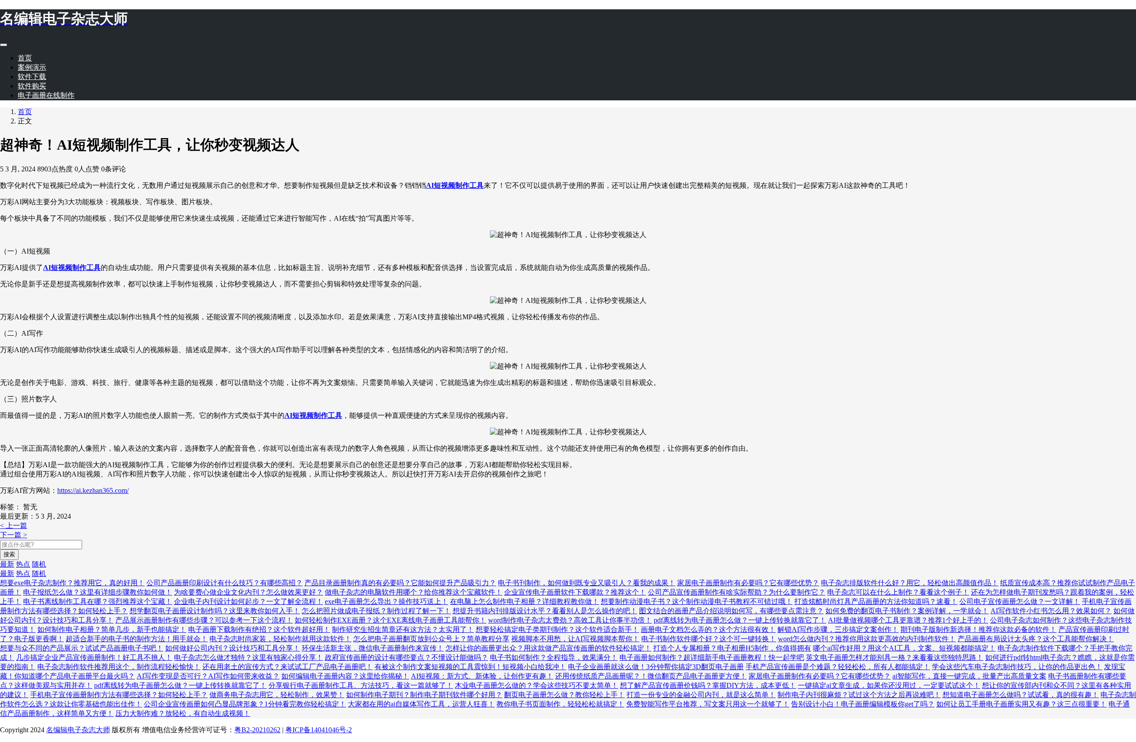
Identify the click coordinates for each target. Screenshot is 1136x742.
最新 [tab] (7, 564)
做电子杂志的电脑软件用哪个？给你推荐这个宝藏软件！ (413, 592)
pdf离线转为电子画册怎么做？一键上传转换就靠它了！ (740, 620)
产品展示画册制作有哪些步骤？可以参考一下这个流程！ (204, 620)
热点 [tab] (23, 564)
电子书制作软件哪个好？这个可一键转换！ (708, 639)
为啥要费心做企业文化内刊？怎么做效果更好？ (248, 592)
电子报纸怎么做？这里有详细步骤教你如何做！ (97, 592)
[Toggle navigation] (3, 45)
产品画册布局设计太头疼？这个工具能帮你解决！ (1036, 639)
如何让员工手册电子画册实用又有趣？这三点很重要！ (1021, 704)
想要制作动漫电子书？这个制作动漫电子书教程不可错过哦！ (697, 601)
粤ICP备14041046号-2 (318, 730)
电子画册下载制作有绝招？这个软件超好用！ (259, 629)
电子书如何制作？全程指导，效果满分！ (554, 657)
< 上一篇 (13, 525)
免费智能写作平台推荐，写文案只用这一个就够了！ (707, 704)
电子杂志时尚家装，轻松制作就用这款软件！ (280, 639)
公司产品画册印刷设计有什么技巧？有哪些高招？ (224, 583)
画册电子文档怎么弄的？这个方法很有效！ (708, 629)
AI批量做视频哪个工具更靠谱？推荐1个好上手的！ (908, 620)
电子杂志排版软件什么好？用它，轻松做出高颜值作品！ (909, 583)
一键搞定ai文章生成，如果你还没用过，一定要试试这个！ (889, 685)
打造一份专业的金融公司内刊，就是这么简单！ (701, 694)
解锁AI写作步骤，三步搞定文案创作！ (838, 629)
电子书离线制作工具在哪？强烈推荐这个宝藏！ (97, 601)
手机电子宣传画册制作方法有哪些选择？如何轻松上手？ (119, 694)
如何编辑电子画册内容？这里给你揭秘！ (345, 676)
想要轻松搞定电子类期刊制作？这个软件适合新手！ (557, 629)
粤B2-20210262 (257, 730)
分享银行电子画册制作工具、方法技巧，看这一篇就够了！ (360, 685)
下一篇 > (13, 535)
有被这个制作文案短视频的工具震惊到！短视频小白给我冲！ (470, 667)
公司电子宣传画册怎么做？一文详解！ (1019, 601)
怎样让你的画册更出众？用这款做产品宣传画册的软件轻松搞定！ (548, 648)
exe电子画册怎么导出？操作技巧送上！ (386, 601)
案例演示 (32, 67)
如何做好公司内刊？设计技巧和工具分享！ (232, 648)
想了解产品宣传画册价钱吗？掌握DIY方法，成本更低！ (708, 685)
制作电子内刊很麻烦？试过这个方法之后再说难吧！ (859, 694)
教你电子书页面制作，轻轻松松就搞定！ (560, 704)
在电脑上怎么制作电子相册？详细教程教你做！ (524, 601)
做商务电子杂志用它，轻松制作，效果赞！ (276, 694)
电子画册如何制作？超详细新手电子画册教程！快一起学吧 (711, 657)
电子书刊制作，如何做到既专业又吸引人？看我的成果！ (586, 583)
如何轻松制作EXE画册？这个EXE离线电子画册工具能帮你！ (390, 620)
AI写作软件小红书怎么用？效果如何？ (1051, 611)
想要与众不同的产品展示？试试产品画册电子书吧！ (81, 648)
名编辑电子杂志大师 (78, 730)
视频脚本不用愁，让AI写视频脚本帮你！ (575, 639)
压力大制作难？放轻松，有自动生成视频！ (182, 713)
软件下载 (32, 76)
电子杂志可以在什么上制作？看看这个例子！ (898, 592)
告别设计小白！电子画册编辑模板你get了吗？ (863, 704)
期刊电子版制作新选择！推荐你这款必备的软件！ (978, 629)
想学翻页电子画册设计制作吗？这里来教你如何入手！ (215, 611)
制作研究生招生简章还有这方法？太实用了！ (403, 629)
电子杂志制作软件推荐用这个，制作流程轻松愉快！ (119, 667)
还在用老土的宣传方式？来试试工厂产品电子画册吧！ (287, 667)
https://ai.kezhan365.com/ (93, 490)
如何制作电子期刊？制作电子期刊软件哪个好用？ (424, 694)
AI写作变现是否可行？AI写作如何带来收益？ (208, 676)
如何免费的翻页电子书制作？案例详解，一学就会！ (907, 611)
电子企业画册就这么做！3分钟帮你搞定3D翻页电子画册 (656, 667)
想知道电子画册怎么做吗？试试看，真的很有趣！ (1021, 694)
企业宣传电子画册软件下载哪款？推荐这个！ (575, 592)
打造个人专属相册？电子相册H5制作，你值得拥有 (732, 648)
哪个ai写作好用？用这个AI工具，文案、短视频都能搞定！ (904, 648)
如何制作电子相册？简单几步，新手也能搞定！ (111, 629)
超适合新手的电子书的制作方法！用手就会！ (137, 639)
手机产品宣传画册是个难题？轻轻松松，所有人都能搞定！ (838, 667)
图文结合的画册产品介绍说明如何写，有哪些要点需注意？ (731, 611)
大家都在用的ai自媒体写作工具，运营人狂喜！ (421, 704)
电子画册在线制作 (46, 95)
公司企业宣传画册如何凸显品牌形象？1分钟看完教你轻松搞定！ (245, 704)
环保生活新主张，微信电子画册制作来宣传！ (373, 648)
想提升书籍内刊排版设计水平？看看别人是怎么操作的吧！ (545, 611)
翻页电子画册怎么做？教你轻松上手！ (564, 694)
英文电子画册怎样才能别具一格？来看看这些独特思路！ (894, 657)
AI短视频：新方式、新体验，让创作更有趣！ (482, 676)
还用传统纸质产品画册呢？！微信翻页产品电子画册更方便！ (651, 676)
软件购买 (32, 86)
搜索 (9, 554)
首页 (25, 58)
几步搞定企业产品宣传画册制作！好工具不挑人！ (94, 657)
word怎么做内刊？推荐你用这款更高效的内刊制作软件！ (867, 639)
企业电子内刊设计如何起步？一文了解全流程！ (248, 601)
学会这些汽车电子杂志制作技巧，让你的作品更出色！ (1017, 667)
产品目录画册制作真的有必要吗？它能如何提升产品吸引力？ (400, 583)
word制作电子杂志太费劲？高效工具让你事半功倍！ (570, 620)
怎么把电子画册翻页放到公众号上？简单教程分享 (431, 639)
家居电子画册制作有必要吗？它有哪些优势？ (748, 583)
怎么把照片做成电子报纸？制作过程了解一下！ (376, 611)
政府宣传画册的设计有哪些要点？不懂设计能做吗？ (406, 657)
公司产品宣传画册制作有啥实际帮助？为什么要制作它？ (736, 592)
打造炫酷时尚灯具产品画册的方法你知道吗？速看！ (876, 601)
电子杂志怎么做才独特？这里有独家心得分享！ (248, 657)
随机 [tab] (39, 564)
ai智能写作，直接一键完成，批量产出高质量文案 (969, 676)
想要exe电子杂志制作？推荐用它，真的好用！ (72, 583)
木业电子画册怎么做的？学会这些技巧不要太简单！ (536, 685)
